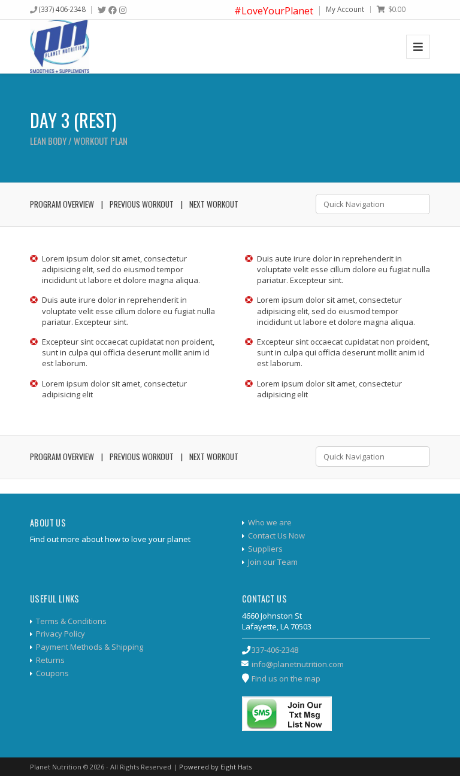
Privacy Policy (60, 633)
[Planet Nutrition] (59, 46)
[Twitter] (102, 10)
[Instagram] (122, 10)
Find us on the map (286, 678)
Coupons (52, 673)
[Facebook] (112, 10)
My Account (345, 9)
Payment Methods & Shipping (89, 646)
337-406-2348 (275, 649)
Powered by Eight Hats (215, 766)
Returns (50, 660)
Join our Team (273, 561)
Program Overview (62, 204)
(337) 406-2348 (62, 9)
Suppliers (265, 548)
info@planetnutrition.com (298, 664)
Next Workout (213, 204)
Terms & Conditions (71, 621)
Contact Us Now (276, 535)
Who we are (270, 522)
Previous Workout (142, 204)
